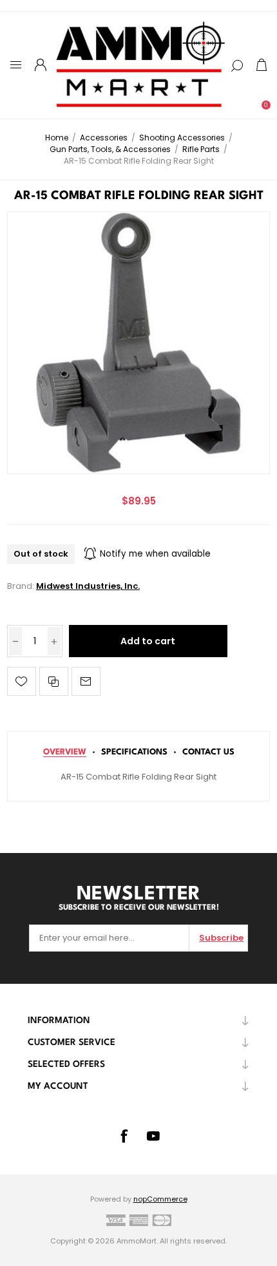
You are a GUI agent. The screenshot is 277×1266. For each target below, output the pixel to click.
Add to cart (147, 641)
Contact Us (208, 752)
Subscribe (221, 938)
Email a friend (86, 681)
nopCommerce (160, 1199)
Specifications (134, 752)
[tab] (64, 752)
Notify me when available (155, 554)
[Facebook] (124, 1136)
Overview (64, 752)
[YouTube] (153, 1136)
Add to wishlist (21, 681)
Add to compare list (53, 681)
